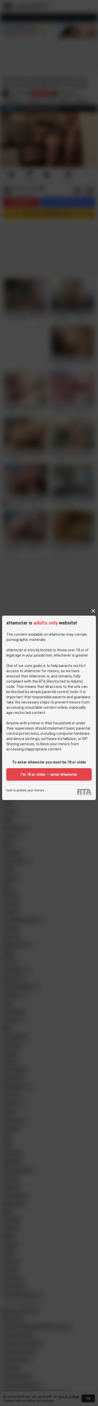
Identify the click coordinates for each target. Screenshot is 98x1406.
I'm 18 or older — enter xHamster (49, 774)
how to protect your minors (25, 790)
